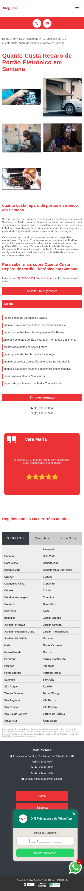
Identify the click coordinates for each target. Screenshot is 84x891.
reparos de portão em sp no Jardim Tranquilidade (33, 383)
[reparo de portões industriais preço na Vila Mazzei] (21, 138)
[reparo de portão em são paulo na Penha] (21, 178)
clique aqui (45, 278)
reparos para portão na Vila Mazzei (24, 376)
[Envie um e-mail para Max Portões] (47, 23)
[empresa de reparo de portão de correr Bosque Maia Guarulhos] (21, 97)
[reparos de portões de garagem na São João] (62, 97)
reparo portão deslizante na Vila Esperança (29, 354)
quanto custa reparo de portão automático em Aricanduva (37, 368)
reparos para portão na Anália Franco (25, 347)
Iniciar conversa (45, 853)
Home (42, 795)
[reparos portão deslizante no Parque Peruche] (62, 138)
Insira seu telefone (45, 832)
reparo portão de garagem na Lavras (25, 317)
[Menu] (77, 8)
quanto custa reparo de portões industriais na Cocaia (35, 325)
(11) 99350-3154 (26, 278)
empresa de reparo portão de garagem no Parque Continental (40, 339)
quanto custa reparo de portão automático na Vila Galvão (37, 361)
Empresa (42, 807)
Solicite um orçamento (42, 291)
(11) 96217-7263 (43, 413)
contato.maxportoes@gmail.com (43, 778)
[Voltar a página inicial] (9, 8)
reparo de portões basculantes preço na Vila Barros (34, 332)
